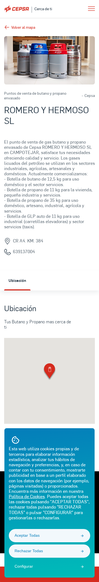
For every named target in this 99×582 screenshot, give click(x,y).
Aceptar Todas (27, 535)
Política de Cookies (27, 496)
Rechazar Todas (29, 551)
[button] (49, 372)
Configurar (24, 566)
